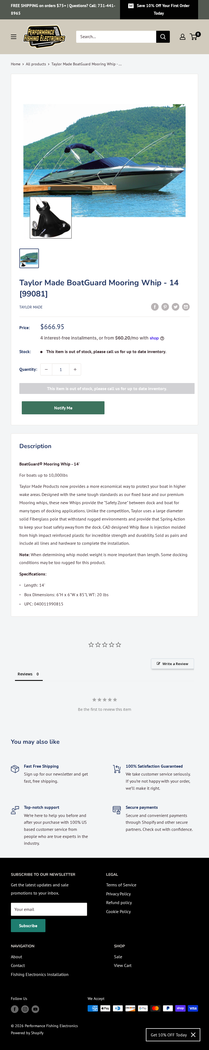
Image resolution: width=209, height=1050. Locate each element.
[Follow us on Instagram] (25, 1009)
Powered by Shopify (27, 1032)
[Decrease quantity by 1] (46, 369)
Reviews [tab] (25, 673)
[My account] (182, 37)
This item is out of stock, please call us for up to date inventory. (107, 388)
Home (15, 64)
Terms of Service (121, 884)
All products (36, 64)
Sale (118, 956)
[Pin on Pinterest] (165, 306)
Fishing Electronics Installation (40, 974)
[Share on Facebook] (155, 306)
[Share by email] (186, 306)
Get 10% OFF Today (169, 1034)
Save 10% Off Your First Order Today (163, 9)
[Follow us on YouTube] (35, 1009)
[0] (193, 36)
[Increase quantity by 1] (75, 369)
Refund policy (119, 902)
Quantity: (28, 369)
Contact (18, 965)
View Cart (122, 965)
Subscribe (28, 925)
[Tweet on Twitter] (175, 306)
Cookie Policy (118, 911)
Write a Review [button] (175, 663)
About (16, 956)
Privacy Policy (118, 893)
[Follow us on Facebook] (15, 1009)
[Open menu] (13, 37)
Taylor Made (31, 307)
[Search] (163, 37)
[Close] (193, 1035)
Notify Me (63, 408)
